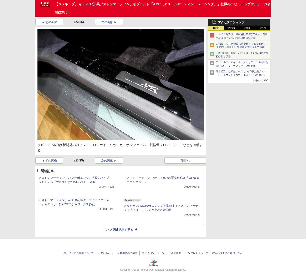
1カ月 (263, 27)
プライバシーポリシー (154, 253)
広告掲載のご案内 (127, 253)
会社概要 (176, 253)
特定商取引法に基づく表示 (227, 253)
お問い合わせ (105, 253)
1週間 (247, 27)
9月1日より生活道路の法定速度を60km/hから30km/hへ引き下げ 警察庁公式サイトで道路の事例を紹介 (241, 47)
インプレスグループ (196, 253)
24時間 (231, 27)
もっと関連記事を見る (118, 229)
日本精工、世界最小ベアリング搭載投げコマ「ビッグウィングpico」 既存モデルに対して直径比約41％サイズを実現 (242, 75)
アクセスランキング (231, 22)
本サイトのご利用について (79, 253)
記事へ (185, 160)
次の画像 (107, 22)
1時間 (216, 27)
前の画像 (51, 22)
